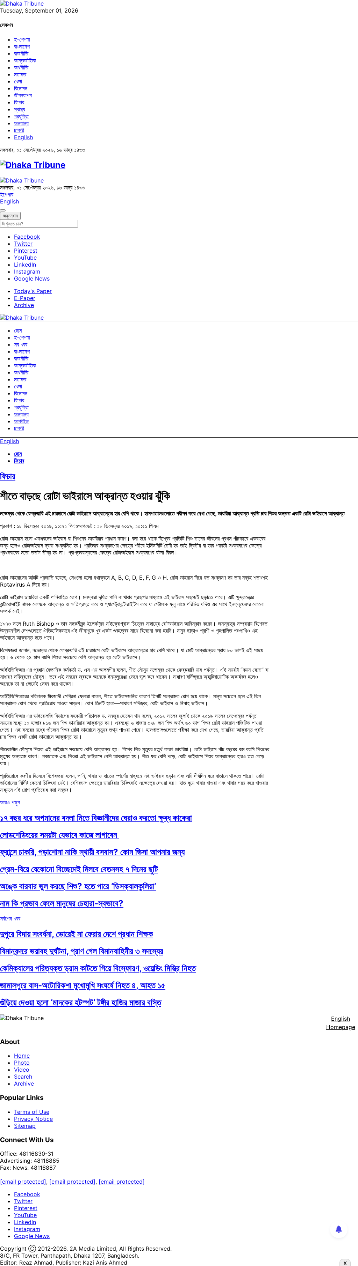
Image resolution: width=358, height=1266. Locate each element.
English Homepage (340, 1022)
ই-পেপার (22, 39)
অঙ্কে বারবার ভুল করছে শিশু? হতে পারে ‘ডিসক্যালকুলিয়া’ (78, 886)
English (23, 137)
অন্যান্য (21, 123)
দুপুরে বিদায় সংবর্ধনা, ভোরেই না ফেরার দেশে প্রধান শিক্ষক (76, 934)
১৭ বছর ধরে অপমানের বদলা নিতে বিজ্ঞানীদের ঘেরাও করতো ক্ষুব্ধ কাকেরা (96, 818)
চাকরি (19, 130)
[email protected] (23, 1181)
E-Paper (24, 298)
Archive (24, 304)
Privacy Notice (33, 1118)
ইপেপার (6, 194)
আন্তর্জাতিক (25, 60)
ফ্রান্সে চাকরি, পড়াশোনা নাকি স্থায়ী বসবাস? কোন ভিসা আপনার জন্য (92, 852)
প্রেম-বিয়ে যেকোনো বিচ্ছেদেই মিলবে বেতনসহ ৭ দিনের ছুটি (79, 869)
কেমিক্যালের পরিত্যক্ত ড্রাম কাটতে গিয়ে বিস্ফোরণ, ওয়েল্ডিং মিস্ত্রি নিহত (98, 968)
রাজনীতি (21, 53)
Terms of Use (31, 1111)
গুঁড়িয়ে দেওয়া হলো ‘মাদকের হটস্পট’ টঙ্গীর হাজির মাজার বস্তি (80, 1002)
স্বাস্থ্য (19, 109)
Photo (22, 1062)
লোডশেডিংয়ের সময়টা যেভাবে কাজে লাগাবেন (59, 835)
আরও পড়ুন (10, 802)
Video (21, 1069)
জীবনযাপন (23, 95)
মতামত (20, 74)
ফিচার (19, 102)
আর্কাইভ (21, 421)
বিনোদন (20, 88)
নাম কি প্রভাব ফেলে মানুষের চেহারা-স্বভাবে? (61, 903)
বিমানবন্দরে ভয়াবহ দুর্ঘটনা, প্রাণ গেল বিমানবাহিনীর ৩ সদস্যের (81, 951)
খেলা (18, 81)
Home (22, 1055)
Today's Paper (33, 291)
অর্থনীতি (21, 67)
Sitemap (25, 1125)
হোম (18, 330)
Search (23, 1076)
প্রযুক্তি (21, 116)
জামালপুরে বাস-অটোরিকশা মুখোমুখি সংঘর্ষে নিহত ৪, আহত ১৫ (82, 985)
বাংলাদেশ (22, 46)
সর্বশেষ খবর (10, 918)
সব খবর (20, 344)
